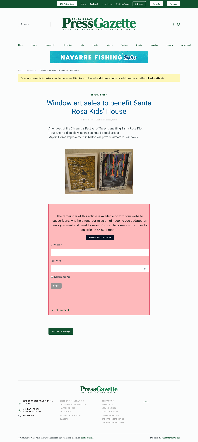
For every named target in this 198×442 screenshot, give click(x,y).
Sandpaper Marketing (170, 437)
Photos (83, 4)
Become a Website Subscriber (99, 237)
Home (20, 44)
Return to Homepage (61, 331)
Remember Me (61, 276)
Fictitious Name (122, 4)
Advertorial (186, 44)
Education (154, 44)
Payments (173, 4)
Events (95, 44)
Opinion (109, 44)
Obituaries (67, 44)
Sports (139, 44)
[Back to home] (99, 24)
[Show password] (145, 268)
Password (56, 260)
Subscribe (156, 4)
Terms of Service (88, 437)
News (34, 44)
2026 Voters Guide (67, 4)
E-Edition (139, 4)
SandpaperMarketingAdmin (106, 119)
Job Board (94, 4)
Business (124, 44)
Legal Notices (107, 4)
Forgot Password (60, 310)
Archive (169, 44)
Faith (82, 44)
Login (146, 401)
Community (50, 44)
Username (56, 244)
